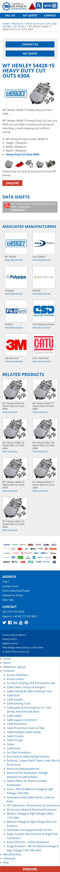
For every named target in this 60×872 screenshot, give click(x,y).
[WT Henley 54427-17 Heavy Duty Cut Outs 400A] (45, 390)
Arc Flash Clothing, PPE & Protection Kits (31, 683)
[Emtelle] (43, 277)
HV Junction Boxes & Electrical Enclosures (32, 809)
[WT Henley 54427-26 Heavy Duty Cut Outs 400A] (45, 429)
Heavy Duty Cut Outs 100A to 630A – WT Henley (29, 25)
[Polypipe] (16, 277)
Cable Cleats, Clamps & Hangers (26, 687)
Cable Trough (15, 740)
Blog (6, 862)
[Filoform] (16, 311)
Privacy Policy (9, 639)
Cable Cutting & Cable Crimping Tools (29, 691)
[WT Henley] (16, 243)
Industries (9, 858)
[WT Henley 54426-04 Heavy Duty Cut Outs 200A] (15, 390)
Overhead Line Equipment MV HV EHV (29, 830)
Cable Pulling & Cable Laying (23, 732)
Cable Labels (14, 715)
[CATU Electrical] (43, 345)
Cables (11, 744)
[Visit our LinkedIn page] (15, 622)
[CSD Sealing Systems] (43, 311)
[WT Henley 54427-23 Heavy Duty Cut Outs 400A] (15, 508)
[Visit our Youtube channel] (21, 622)
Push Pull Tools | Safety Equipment (28, 842)
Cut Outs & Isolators (19, 752)
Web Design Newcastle (14, 647)
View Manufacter (14, 259)
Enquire (12, 183)
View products (10, 412)
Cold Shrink (13, 748)
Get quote (30, 15)
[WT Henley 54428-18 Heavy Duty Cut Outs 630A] (15, 469)
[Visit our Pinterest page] (26, 622)
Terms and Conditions (14, 634)
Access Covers (15, 679)
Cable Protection (17, 724)
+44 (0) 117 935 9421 (25, 616)
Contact (50, 15)
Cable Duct (13, 695)
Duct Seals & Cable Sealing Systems (28, 756)
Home (5, 23)
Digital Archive (10, 643)
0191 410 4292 (15, 611)
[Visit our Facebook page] (10, 622)
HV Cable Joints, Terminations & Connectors (33, 805)
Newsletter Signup (14, 667)
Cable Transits (15, 736)
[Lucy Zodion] (43, 243)
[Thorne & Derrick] (19, 6)
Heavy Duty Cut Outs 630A (22, 154)
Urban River (37, 647)
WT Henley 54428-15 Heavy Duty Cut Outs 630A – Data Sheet (33, 207)
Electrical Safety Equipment (23, 769)
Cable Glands (15, 699)
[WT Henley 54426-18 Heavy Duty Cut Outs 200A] (15, 429)
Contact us (30, 44)
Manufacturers (12, 854)
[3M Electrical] (16, 345)
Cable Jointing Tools (18, 703)
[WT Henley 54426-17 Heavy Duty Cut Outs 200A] (45, 469)
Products (17, 23)
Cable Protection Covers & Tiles (25, 728)
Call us (10, 15)
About (7, 662)
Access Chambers (17, 675)
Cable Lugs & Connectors (22, 720)
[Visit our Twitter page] (4, 622)
